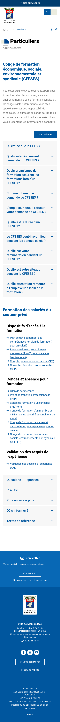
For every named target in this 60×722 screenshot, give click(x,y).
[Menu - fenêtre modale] (54, 12)
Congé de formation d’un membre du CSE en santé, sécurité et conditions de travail (32, 414)
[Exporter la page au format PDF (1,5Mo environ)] (52, 29)
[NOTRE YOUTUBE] (36, 652)
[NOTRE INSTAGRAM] (30, 652)
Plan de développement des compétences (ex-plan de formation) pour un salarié (31, 341)
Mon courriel (10, 564)
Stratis (30, 714)
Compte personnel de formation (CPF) (32, 361)
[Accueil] (4, 30)
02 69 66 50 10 (32, 641)
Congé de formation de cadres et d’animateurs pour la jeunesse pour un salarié (32, 426)
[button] (47, 12)
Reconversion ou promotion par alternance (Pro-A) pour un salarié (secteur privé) (29, 353)
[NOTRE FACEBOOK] (23, 652)
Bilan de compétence (22, 390)
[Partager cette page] (56, 29)
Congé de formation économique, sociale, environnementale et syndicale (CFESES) (32, 438)
